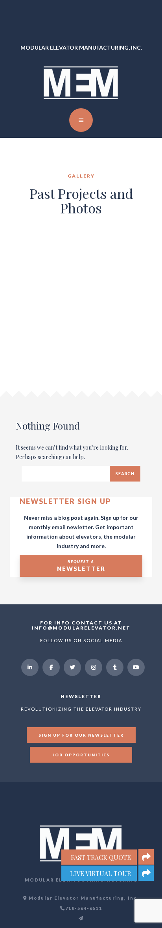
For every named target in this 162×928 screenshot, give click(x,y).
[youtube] (136, 667)
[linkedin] (30, 667)
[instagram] (93, 667)
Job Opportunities (81, 754)
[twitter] (72, 667)
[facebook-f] (51, 667)
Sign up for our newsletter (81, 735)
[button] (146, 873)
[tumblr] (114, 667)
